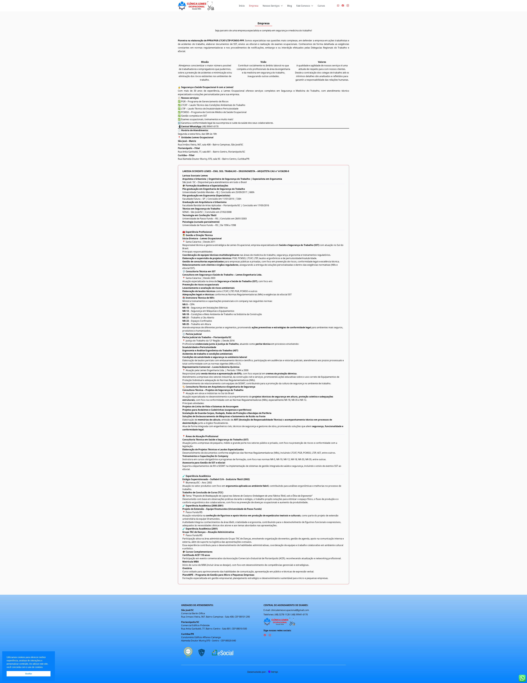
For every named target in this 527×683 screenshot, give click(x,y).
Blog (289, 5)
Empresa (253, 5)
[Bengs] (273, 671)
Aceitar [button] (28, 674)
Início (242, 5)
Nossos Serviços (271, 5)
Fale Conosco (303, 5)
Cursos (321, 5)
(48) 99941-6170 (210, 126)
